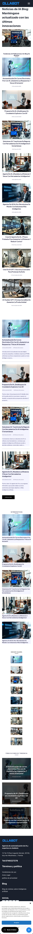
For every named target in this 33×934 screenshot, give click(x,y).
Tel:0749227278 (10, 861)
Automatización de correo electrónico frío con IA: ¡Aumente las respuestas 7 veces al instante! (16, 80)
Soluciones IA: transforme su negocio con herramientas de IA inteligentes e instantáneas (16, 143)
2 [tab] (13, 42)
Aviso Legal (6, 875)
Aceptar (16, 922)
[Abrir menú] (29, 3)
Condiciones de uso (9, 872)
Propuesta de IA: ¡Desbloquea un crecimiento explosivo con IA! (16, 795)
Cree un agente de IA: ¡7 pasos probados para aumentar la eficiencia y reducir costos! (16, 239)
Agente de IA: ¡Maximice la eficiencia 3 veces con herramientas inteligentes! (15, 474)
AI (11, 54)
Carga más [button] (8, 497)
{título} (18, 931)
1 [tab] (11, 42)
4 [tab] (19, 42)
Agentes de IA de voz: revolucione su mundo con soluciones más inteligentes (16, 206)
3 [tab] (16, 42)
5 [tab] (21, 42)
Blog (25, 9)
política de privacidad (9, 878)
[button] (30, 903)
